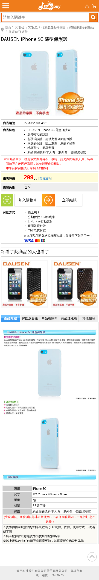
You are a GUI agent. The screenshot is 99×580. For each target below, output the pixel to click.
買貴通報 (45, 178)
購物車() (94, 6)
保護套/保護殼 (18, 32)
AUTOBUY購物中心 (49, 6)
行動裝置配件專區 (53, 27)
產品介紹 (10, 318)
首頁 (8, 27)
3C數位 (19, 27)
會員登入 (87, 6)
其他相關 (88, 318)
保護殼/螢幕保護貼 (81, 27)
